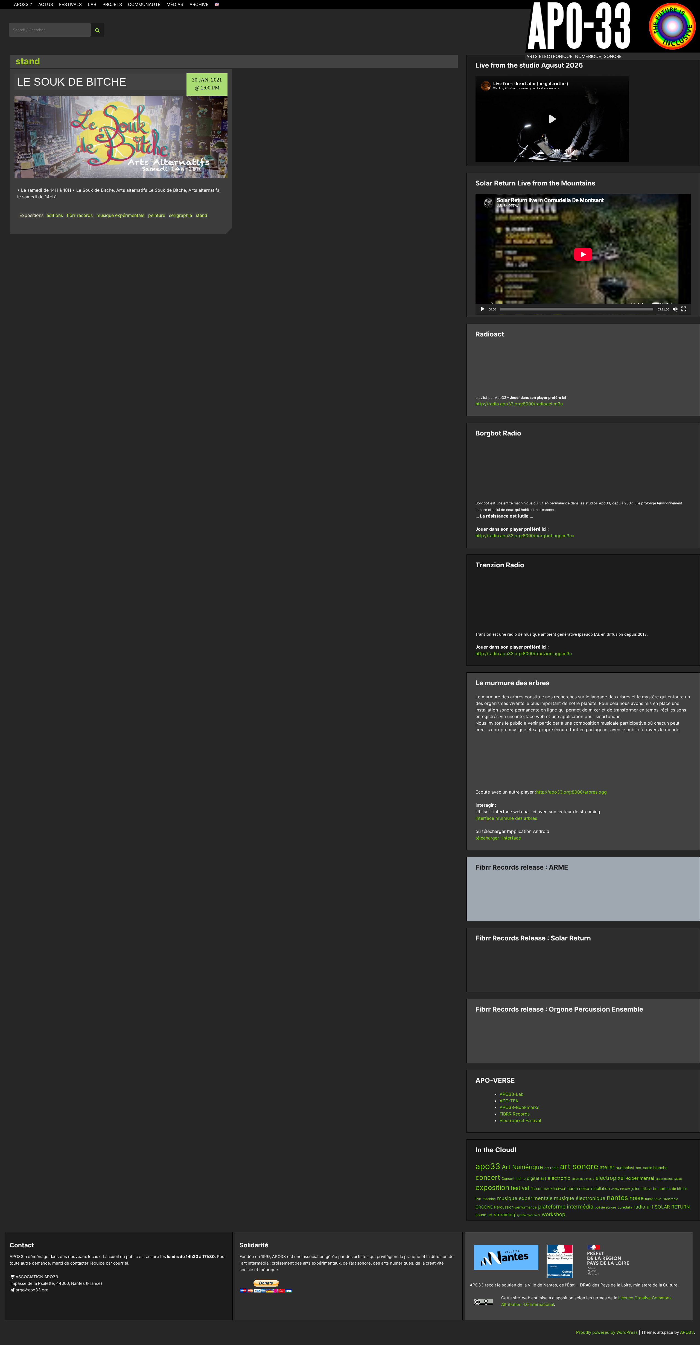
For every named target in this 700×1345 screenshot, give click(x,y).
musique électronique (579, 1198)
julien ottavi (641, 1188)
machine (489, 1199)
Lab (92, 4)
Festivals (70, 4)
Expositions (31, 215)
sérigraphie (180, 215)
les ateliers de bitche (670, 1189)
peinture (156, 215)
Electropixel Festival (520, 1120)
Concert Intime (513, 1178)
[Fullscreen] (684, 309)
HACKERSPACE (555, 1189)
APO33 (687, 1332)
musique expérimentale (120, 215)
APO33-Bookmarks (519, 1107)
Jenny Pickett (620, 1189)
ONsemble (670, 1199)
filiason (536, 1188)
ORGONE (484, 1207)
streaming (504, 1214)
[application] (583, 254)
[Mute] (675, 309)
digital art (536, 1178)
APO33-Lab (512, 1094)
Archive (199, 4)
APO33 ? (23, 4)
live (478, 1198)
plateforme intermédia (565, 1206)
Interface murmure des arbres (506, 818)
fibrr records (80, 215)
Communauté (144, 4)
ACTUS (45, 4)
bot (638, 1168)
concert (488, 1177)
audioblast (625, 1167)
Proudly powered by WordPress (607, 1332)
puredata (624, 1207)
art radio (551, 1168)
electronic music (582, 1179)
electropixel (610, 1178)
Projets (112, 4)
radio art (643, 1207)
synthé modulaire (528, 1215)
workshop (553, 1214)
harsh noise (578, 1188)
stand (201, 215)
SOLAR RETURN (672, 1207)
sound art (484, 1214)
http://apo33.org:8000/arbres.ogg (571, 792)
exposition (492, 1187)
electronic (559, 1178)
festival (520, 1188)
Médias (175, 4)
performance (526, 1207)
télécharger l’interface (498, 838)
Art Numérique (522, 1166)
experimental (640, 1178)
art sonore (579, 1166)
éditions (54, 215)
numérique (653, 1199)
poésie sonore (605, 1207)
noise (636, 1198)
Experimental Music (668, 1179)
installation (600, 1188)
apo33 (488, 1166)
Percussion (504, 1207)
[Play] (482, 309)
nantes (617, 1197)
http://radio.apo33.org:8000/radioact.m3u (519, 403)
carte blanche (655, 1167)
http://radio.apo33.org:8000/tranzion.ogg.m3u (524, 653)
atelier (607, 1167)
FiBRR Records (515, 1114)
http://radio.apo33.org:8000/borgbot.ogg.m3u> (525, 535)
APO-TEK (509, 1100)
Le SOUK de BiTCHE (71, 82)
